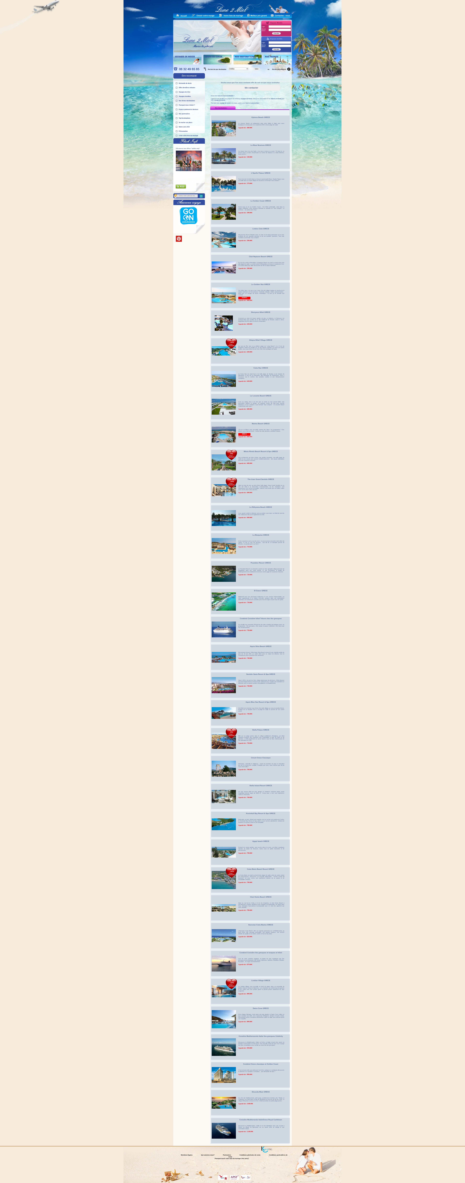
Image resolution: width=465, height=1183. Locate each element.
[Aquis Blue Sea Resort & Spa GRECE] (223, 726)
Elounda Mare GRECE (261, 1092)
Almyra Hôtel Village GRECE (260, 340)
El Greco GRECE (260, 591)
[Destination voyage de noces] (247, 64)
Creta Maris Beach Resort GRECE (260, 869)
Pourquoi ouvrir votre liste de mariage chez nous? (232, 1158)
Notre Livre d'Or (184, 127)
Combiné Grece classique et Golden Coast (260, 1064)
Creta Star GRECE (260, 368)
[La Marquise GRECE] (223, 559)
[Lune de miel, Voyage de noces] (181, 15)
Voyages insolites (185, 96)
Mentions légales (187, 1155)
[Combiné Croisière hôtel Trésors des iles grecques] (223, 643)
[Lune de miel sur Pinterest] (179, 241)
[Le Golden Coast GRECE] (223, 225)
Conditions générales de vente (250, 1155)
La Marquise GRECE (260, 535)
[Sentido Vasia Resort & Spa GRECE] (223, 698)
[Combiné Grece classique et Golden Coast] (223, 1088)
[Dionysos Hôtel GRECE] (223, 336)
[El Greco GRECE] (223, 615)
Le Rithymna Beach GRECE (260, 507)
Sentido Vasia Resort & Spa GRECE (260, 674)
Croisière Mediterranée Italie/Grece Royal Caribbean (260, 1120)
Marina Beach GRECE (261, 424)
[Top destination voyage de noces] (187, 64)
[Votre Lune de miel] (204, 15)
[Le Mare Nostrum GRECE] (223, 169)
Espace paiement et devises (188, 109)
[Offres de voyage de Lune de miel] (257, 15)
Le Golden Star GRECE (260, 284)
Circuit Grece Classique (261, 758)
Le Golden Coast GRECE (261, 201)
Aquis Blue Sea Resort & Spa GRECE (261, 702)
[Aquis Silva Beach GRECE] (223, 671)
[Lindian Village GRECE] (223, 1005)
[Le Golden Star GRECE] (223, 309)
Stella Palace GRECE (260, 730)
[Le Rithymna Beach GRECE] (223, 531)
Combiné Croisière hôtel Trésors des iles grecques (261, 618)
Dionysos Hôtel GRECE (260, 312)
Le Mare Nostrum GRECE (261, 145)
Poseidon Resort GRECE (261, 563)
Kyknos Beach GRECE (261, 117)
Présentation (183, 131)
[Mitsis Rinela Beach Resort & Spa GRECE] (223, 476)
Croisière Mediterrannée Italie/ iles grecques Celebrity (261, 1036)
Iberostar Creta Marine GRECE (260, 925)
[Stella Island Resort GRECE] (223, 810)
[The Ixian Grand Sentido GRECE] (223, 503)
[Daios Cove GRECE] (223, 1032)
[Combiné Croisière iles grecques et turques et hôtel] (223, 977)
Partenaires (227, 1155)
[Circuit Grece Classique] (223, 782)
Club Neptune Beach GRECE (260, 256)
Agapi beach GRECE (260, 841)
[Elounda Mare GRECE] (223, 1116)
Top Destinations (184, 118)
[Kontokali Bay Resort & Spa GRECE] (223, 838)
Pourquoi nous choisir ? (187, 105)
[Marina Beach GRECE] (223, 448)
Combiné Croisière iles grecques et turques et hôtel (260, 953)
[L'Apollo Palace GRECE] (223, 197)
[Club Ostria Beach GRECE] (223, 921)
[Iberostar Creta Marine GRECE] (223, 949)
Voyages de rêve (184, 92)
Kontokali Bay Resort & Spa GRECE (260, 813)
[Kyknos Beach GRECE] (223, 141)
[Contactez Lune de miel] (280, 15)
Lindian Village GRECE (260, 980)
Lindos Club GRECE (260, 229)
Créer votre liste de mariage (188, 135)
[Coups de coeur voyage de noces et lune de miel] (217, 64)
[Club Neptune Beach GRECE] (223, 281)
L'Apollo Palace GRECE (260, 173)
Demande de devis (185, 83)
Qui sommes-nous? (207, 1155)
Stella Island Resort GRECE (260, 786)
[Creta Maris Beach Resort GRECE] (223, 893)
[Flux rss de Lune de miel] (180, 188)
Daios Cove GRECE (261, 1008)
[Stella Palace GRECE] (223, 754)
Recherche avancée (279, 69)
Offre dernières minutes (187, 87)
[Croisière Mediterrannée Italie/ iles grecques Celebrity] (223, 1060)
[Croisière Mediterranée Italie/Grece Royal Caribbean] (223, 1144)
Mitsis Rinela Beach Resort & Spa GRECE (261, 451)
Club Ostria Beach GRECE (260, 897)
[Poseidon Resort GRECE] (223, 587)
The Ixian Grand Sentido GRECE (261, 479)
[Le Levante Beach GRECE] (223, 420)
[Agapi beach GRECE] (223, 865)
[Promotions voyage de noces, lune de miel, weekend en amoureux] (278, 64)
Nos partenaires (184, 114)
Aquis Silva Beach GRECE (260, 646)
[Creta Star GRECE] (223, 392)
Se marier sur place (185, 122)
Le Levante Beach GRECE (260, 396)
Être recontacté (189, 76)
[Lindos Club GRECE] (223, 253)
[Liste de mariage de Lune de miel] (231, 15)
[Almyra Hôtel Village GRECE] (223, 364)
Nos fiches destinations (187, 101)
